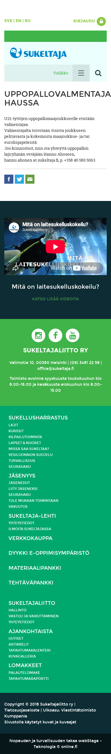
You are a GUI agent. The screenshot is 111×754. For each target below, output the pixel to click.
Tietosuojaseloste (22, 710)
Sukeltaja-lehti (32, 516)
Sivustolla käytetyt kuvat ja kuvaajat (40, 722)
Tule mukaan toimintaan (33, 501)
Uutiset (16, 639)
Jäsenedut (19, 483)
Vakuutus (18, 507)
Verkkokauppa (30, 538)
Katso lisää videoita (55, 299)
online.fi (69, 746)
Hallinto (17, 610)
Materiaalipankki (35, 568)
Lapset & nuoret (25, 443)
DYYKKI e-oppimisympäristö (49, 553)
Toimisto (18, 378)
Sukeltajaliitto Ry (55, 350)
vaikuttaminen (44, 616)
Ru (28, 20)
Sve (8, 20)
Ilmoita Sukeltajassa (30, 529)
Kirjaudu (84, 21)
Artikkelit (19, 644)
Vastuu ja (19, 616)
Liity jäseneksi (23, 489)
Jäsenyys (22, 476)
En (18, 20)
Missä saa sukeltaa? (29, 449)
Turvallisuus (22, 461)
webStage (88, 740)
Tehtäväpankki (31, 583)
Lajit (13, 425)
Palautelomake (24, 673)
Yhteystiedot (21, 523)
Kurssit (16, 431)
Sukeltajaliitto (32, 603)
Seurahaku (20, 467)
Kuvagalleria (22, 656)
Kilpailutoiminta (25, 437)
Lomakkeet (25, 666)
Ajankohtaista (31, 632)
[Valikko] (81, 73)
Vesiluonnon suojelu (31, 455)
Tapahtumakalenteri (30, 650)
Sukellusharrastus (38, 418)
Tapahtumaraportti (29, 679)
